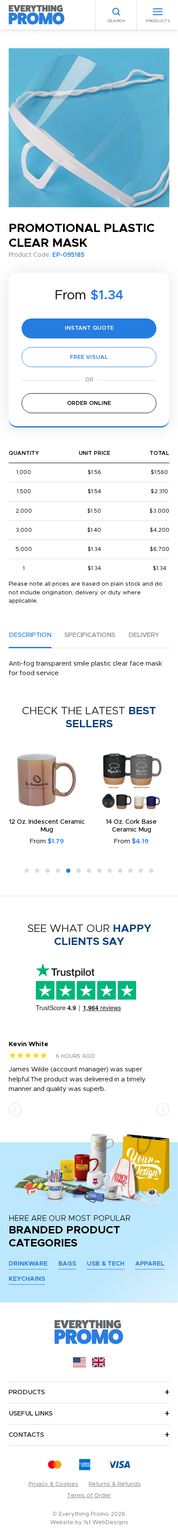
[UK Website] (98, 1365)
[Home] (37, 14)
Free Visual (89, 357)
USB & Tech (105, 1264)
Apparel (150, 1264)
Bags (67, 1264)
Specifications (89, 635)
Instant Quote (89, 328)
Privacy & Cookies (53, 1484)
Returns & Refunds (115, 1484)
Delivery (143, 635)
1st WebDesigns (106, 1522)
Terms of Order (89, 1495)
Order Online (89, 403)
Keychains (27, 1279)
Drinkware (28, 1264)
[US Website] (79, 1365)
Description (30, 635)
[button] (27, 870)
